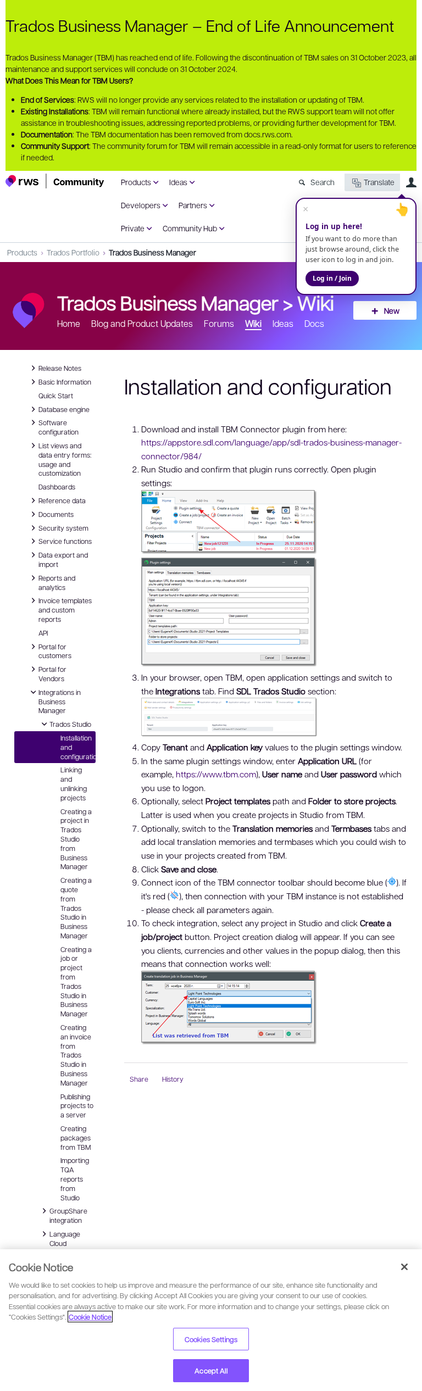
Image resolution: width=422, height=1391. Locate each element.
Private (133, 228)
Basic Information (64, 381)
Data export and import (63, 559)
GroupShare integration (68, 1215)
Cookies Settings (211, 1339)
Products (136, 182)
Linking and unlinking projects (73, 783)
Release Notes (59, 367)
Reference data (62, 500)
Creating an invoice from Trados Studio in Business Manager (75, 1055)
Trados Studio (70, 723)
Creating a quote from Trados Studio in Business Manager (76, 908)
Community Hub (190, 228)
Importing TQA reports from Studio (74, 1178)
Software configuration (58, 426)
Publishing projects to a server (76, 1106)
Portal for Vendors (52, 673)
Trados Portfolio (73, 252)
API (43, 632)
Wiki (315, 302)
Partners (193, 205)
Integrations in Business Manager (59, 701)
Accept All (211, 1370)
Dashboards (56, 486)
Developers (140, 205)
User (411, 182)
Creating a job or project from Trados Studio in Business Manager (76, 982)
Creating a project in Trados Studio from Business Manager (76, 839)
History (173, 1079)
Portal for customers (54, 650)
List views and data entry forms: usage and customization (64, 458)
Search (322, 182)
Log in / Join (332, 278)
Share (139, 1079)
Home (68, 323)
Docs (314, 323)
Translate (379, 182)
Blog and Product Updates (142, 323)
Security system (63, 527)
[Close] (404, 1267)
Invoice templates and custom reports (65, 609)
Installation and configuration (78, 747)
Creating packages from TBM (75, 1137)
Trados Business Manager (152, 252)
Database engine (64, 409)
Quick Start (55, 395)
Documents (56, 514)
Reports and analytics (56, 582)
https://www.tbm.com (216, 774)
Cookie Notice (90, 1316)
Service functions (65, 541)
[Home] (54, 181)
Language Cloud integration (65, 1242)
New (391, 310)
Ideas (178, 182)
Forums (219, 323)
